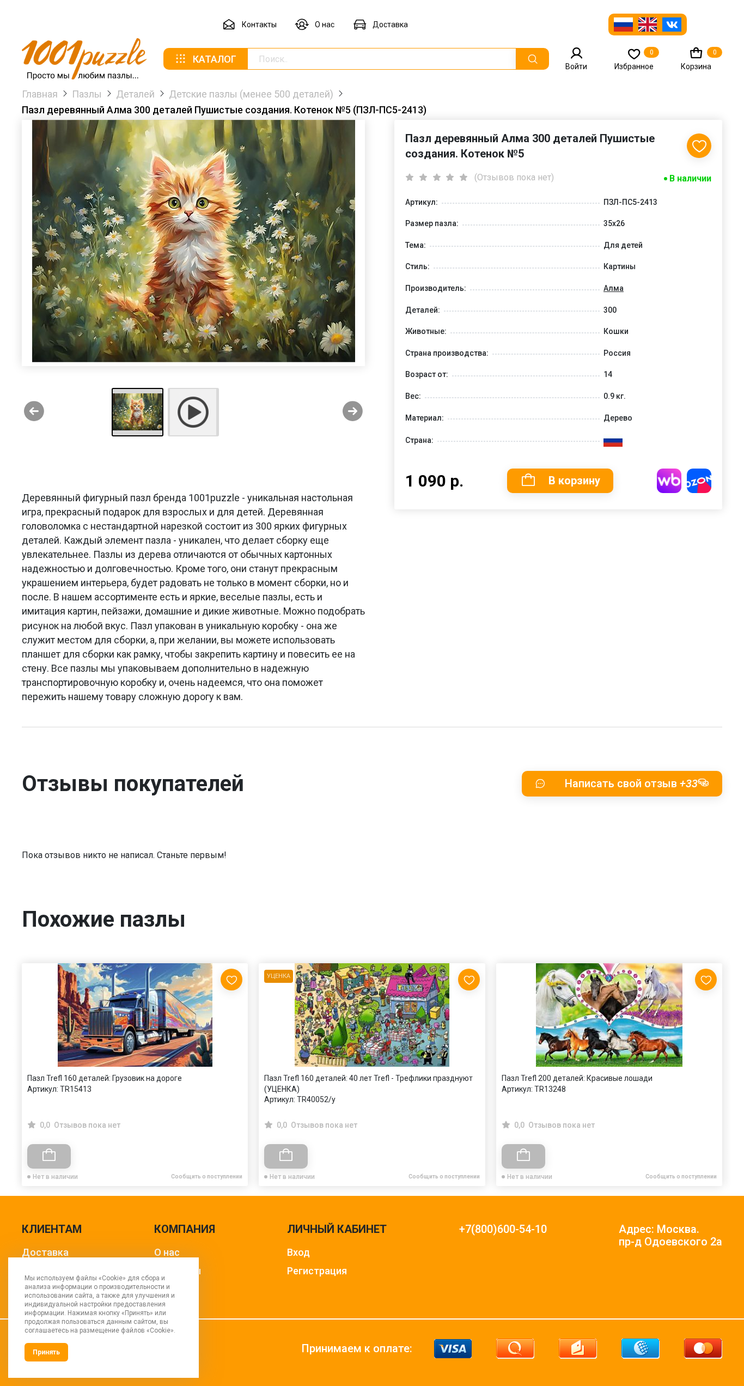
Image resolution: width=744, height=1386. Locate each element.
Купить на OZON (699, 481)
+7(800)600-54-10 (503, 1229)
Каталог (214, 59)
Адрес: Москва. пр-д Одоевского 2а (670, 1235)
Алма (613, 288)
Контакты (259, 24)
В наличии (690, 178)
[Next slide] (352, 412)
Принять (46, 1352)
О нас (324, 24)
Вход (298, 1252)
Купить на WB (669, 481)
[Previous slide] (34, 412)
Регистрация (317, 1270)
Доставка (390, 24)
